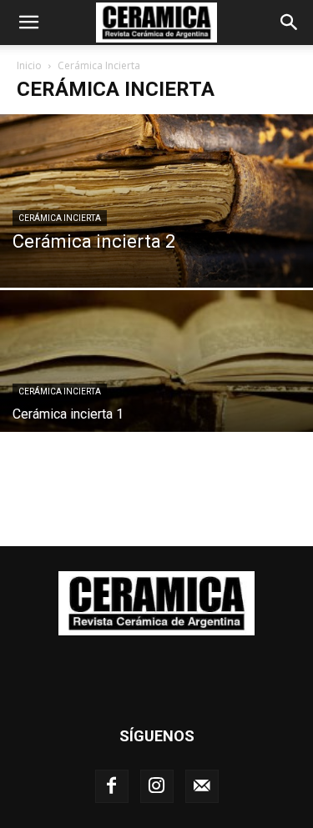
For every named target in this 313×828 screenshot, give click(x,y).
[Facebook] (112, 786)
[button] (28, 22)
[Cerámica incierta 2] (156, 201)
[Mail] (202, 786)
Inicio (29, 65)
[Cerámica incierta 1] (156, 407)
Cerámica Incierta (59, 218)
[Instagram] (157, 786)
